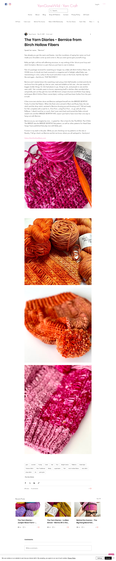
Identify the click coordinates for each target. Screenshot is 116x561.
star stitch (84, 468)
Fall (64, 468)
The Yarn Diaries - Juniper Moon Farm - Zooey (26, 521)
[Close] (114, 558)
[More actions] (90, 34)
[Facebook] (6, 4)
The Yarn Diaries (71, 21)
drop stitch (29, 472)
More (90, 21)
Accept (108, 558)
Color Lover (27, 21)
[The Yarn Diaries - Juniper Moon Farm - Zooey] (28, 509)
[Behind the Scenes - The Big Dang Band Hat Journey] (87, 509)
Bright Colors (65, 464)
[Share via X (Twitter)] (30, 483)
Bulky (49, 468)
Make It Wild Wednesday (56, 21)
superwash (57, 468)
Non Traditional (41, 468)
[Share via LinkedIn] (34, 483)
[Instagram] (10, 4)
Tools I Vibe (82, 21)
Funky (40, 464)
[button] (104, 3)
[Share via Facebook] (25, 483)
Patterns (74, 464)
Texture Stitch (29, 468)
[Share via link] (39, 483)
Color (46, 464)
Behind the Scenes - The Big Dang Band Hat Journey (86, 521)
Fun (57, 464)
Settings (99, 558)
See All (99, 498)
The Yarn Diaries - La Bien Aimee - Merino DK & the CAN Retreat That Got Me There (58, 521)
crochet (33, 464)
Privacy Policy (72, 558)
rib (35, 472)
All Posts (17, 21)
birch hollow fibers (74, 468)
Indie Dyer (82, 464)
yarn (27, 464)
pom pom (41, 472)
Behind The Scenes (39, 21)
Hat (52, 464)
